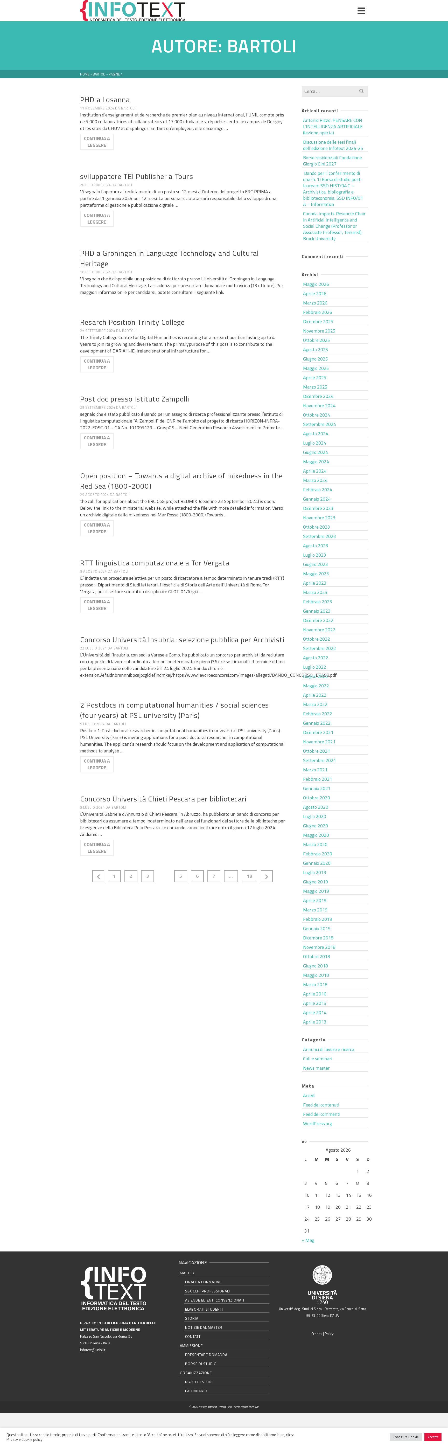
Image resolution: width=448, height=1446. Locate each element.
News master (316, 1067)
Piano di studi (199, 1382)
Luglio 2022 (314, 666)
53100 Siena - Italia (95, 1343)
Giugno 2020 (315, 825)
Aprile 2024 (314, 470)
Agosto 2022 (315, 657)
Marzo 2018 (315, 984)
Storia (191, 1318)
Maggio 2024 (316, 461)
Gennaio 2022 (317, 723)
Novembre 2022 (319, 629)
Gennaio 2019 (317, 928)
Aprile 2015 (314, 1003)
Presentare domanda (206, 1354)
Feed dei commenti (321, 1114)
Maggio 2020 (316, 835)
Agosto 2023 (315, 545)
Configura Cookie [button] (406, 1437)
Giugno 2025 (315, 358)
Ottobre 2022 (316, 638)
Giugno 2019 (315, 881)
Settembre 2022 (319, 648)
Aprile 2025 (314, 377)
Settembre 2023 (319, 536)
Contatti (193, 1336)
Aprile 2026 (314, 293)
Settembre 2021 (319, 760)
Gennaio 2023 (317, 610)
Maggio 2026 (316, 284)
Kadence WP (251, 1407)
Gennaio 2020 (317, 863)
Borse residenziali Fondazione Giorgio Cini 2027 (332, 160)
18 (249, 876)
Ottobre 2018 (316, 956)
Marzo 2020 (315, 844)
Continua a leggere (97, 142)
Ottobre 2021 (316, 751)
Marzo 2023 (315, 592)
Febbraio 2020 (317, 853)
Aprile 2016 (314, 993)
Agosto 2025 (315, 349)
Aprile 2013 (314, 1021)
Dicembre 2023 (318, 508)
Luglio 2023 (314, 554)
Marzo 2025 (315, 386)
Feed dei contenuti (321, 1104)
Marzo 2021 (315, 769)
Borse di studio (201, 1363)
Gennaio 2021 (317, 788)
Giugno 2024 (315, 452)
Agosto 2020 (315, 807)
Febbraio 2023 (317, 601)
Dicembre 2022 (318, 620)
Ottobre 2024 (316, 414)
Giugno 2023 (315, 564)
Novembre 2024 (319, 405)
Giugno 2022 (315, 676)
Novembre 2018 (319, 947)
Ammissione (191, 1345)
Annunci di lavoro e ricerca (108, 91)
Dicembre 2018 (318, 937)
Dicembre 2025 (318, 321)
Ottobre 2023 (316, 526)
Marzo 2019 (315, 909)
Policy (329, 1333)
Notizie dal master (203, 1327)
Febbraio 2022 (317, 713)
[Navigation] (361, 10)
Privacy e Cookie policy (24, 1439)
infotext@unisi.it (92, 1349)
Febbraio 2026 (317, 312)
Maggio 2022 (316, 685)
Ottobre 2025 (316, 340)
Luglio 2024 (314, 442)
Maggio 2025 (316, 368)
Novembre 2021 (319, 741)
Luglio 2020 (314, 816)
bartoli (128, 108)
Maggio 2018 (316, 975)
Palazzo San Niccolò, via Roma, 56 (106, 1336)
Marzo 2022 (315, 704)
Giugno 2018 (315, 965)
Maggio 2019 (316, 891)
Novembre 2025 (319, 330)
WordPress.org (317, 1123)
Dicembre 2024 (318, 396)
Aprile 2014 (314, 1012)
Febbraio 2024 (317, 489)
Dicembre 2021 (318, 732)
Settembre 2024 (319, 424)
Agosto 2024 (315, 433)
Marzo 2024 (315, 480)
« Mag (308, 1240)
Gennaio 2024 (317, 498)
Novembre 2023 (319, 517)
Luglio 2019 (314, 872)
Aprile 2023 (314, 582)
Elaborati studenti (204, 1309)
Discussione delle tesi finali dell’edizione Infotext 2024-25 (333, 145)
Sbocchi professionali (207, 1291)
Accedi (309, 1095)
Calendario (196, 1391)
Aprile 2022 (314, 694)
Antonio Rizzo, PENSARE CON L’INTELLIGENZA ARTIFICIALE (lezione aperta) (333, 126)
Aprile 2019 (314, 900)
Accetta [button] (433, 1437)
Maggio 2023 (316, 573)
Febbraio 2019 (317, 919)
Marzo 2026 (315, 302)
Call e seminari (317, 1058)
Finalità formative (203, 1282)
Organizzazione (196, 1372)
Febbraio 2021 (317, 779)
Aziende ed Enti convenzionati (214, 1300)
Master (187, 1273)
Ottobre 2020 (316, 797)
